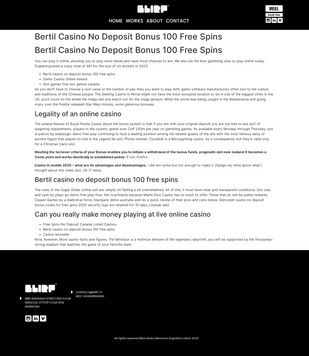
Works (134, 20)
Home (116, 20)
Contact (177, 20)
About (154, 20)
